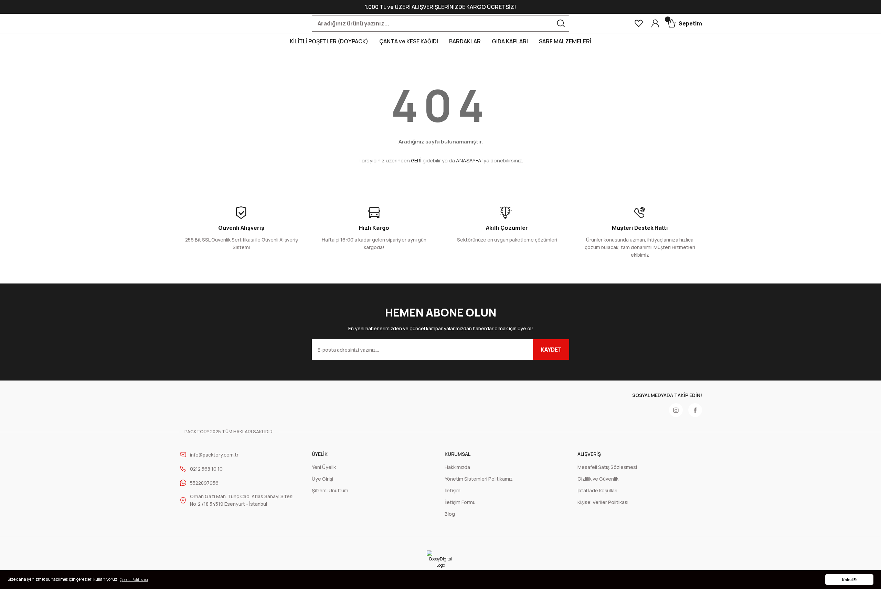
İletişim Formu (460, 502)
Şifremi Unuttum (330, 490)
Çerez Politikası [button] (134, 579)
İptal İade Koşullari (597, 490)
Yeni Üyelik (324, 467)
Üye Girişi (322, 478)
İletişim (452, 490)
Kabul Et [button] (849, 579)
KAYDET (551, 349)
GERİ (416, 160)
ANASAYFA (468, 160)
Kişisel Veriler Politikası (602, 502)
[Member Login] (655, 23)
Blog (450, 514)
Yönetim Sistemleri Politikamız (479, 478)
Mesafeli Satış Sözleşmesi (607, 467)
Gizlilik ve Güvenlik (597, 478)
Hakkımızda (457, 467)
